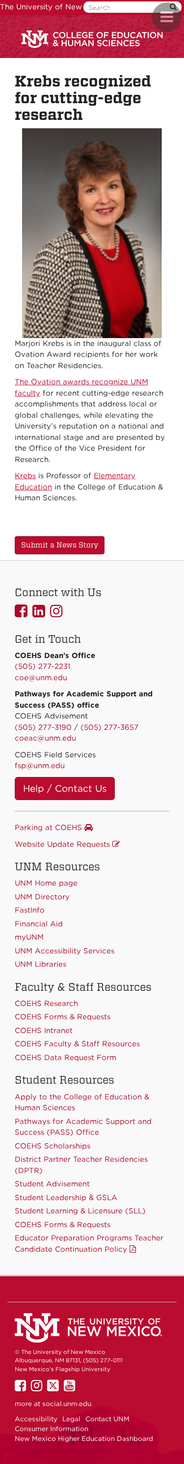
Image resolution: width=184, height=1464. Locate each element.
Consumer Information (51, 1429)
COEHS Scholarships (52, 1146)
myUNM (29, 937)
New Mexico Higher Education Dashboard (84, 1438)
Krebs (25, 475)
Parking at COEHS (49, 827)
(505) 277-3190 (43, 727)
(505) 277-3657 (109, 727)
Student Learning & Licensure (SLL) (80, 1210)
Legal (71, 1419)
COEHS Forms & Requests (62, 1224)
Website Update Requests (63, 844)
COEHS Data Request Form (65, 1057)
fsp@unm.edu (40, 765)
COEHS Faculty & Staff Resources (77, 1043)
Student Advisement (52, 1183)
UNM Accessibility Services (64, 951)
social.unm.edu (66, 1403)
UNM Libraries (40, 964)
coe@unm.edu (41, 677)
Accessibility (36, 1419)
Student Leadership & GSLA (66, 1197)
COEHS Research (46, 1003)
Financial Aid (39, 923)
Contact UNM (107, 1419)
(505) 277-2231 (42, 666)
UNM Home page (46, 883)
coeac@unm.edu (45, 738)
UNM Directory (42, 896)
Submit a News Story (59, 545)
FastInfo (30, 910)
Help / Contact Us (64, 788)
